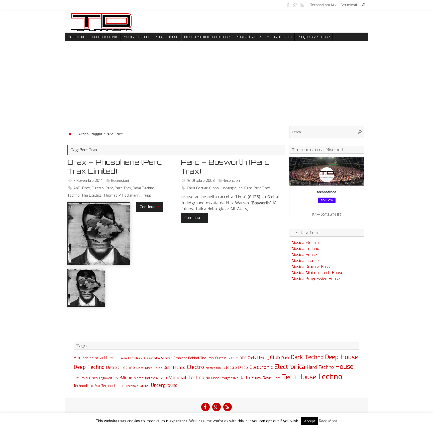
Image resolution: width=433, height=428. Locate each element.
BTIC (243, 358)
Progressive (229, 378)
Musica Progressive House (316, 278)
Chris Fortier (197, 188)
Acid (77, 357)
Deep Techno (89, 367)
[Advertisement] (176, 87)
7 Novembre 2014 (88, 180)
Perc (109, 188)
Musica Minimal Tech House (317, 272)
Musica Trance (305, 260)
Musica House (304, 254)
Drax (86, 188)
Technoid (132, 386)
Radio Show (250, 377)
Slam (277, 378)
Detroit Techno (120, 367)
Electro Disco (236, 367)
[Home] (69, 134)
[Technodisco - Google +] (295, 4)
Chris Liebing (258, 358)
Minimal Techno (186, 377)
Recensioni (120, 180)
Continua (147, 207)
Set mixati (349, 5)
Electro (98, 188)
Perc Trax (123, 188)
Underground (164, 385)
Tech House (299, 377)
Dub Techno (174, 367)
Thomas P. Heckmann (121, 195)
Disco (140, 368)
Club (275, 357)
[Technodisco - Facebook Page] (288, 4)
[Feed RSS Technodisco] (302, 4)
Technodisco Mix (323, 5)
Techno (73, 195)
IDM (76, 378)
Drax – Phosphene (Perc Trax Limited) (114, 167)
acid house (91, 358)
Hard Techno (320, 367)
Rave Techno (143, 188)
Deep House (341, 357)
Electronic (261, 367)
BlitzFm (233, 358)
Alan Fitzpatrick (131, 358)
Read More (328, 420)
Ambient (180, 358)
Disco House (153, 368)
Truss (146, 195)
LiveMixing (123, 377)
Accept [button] (309, 421)
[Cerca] (363, 5)
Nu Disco (212, 378)
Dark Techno (307, 357)
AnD (76, 188)
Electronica (289, 367)
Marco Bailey (144, 378)
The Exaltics (91, 195)
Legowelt (105, 378)
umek (145, 385)
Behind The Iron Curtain (207, 358)
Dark (285, 357)
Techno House (112, 386)
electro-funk (213, 368)
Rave (267, 377)
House (344, 366)
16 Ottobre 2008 (201, 180)
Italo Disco (89, 378)
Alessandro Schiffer (158, 358)
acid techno (110, 358)
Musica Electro (305, 242)
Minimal (161, 378)
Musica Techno (305, 248)
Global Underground (226, 188)
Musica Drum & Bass (311, 266)
